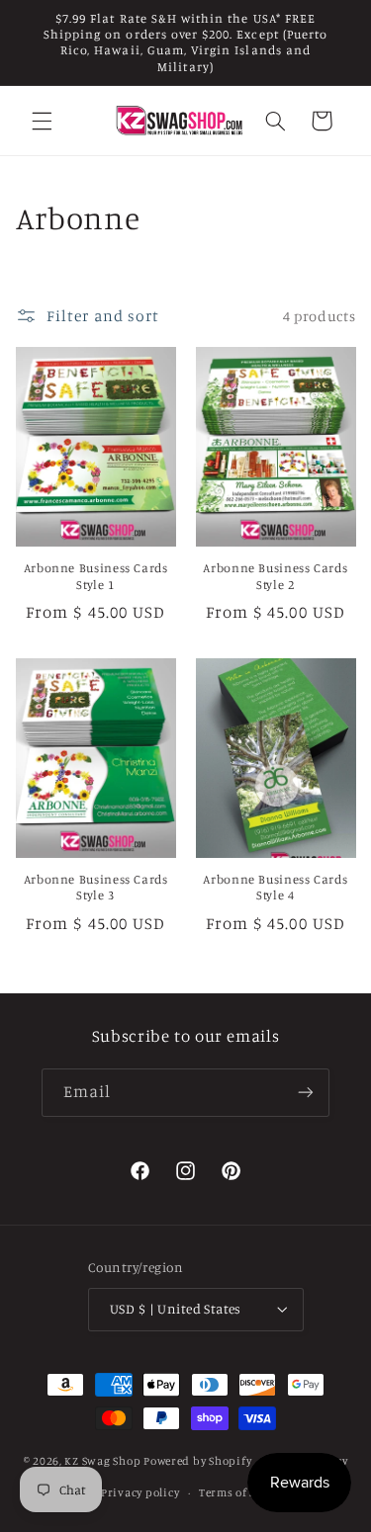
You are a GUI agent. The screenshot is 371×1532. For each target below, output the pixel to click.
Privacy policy (140, 1492)
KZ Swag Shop (102, 1461)
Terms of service (244, 1492)
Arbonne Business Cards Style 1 (96, 575)
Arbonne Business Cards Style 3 (96, 887)
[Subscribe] (305, 1092)
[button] (41, 120)
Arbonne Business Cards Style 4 (275, 887)
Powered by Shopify (197, 1461)
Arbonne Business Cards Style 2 (275, 575)
